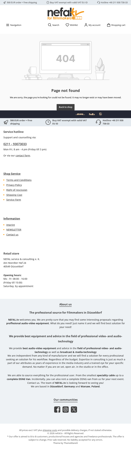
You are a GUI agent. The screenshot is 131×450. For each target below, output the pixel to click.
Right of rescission (16, 190)
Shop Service (11, 174)
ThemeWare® (71, 443)
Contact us (12, 234)
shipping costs (50, 430)
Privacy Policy (14, 185)
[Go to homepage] (65, 13)
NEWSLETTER (13, 229)
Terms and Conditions (19, 180)
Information (11, 218)
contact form (23, 155)
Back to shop (65, 107)
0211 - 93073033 (15, 144)
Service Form (13, 199)
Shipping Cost (14, 195)
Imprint (10, 224)
